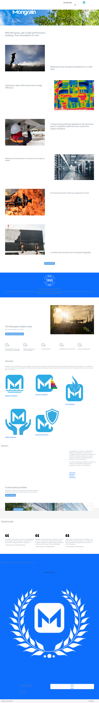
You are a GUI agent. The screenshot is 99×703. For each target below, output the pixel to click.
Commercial (72, 472)
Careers (72, 685)
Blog (72, 686)
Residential (72, 474)
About (72, 688)
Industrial (71, 476)
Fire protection (70, 404)
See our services (49, 263)
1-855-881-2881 (67, 2)
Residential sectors (32, 23)
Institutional (72, 477)
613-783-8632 (30, 693)
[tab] (82, 472)
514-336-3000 (30, 691)
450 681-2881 (27, 688)
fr (75, 5)
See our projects (10, 495)
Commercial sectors (19, 23)
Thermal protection (41, 394)
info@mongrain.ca (27, 689)
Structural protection (42, 435)
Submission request (49, 572)
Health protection (10, 437)
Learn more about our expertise (14, 334)
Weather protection (11, 396)
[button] (7, 17)
